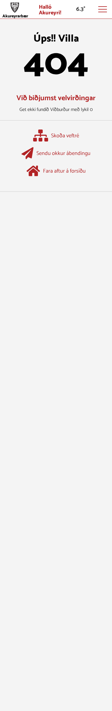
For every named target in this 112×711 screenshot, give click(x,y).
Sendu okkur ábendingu (63, 153)
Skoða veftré (65, 136)
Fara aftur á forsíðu (64, 171)
